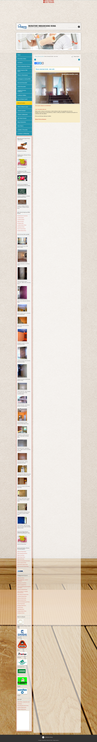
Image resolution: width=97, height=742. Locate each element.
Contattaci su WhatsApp (23, 133)
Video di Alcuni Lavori (22, 106)
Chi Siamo (19, 62)
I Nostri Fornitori (21, 110)
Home (36, 56)
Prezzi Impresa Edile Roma (22, 71)
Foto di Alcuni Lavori (22, 99)
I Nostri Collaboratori (22, 114)
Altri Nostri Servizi (21, 118)
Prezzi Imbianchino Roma (23, 66)
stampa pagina (76, 56)
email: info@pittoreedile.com (40, 109)
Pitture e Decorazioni (22, 75)
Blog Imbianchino (21, 122)
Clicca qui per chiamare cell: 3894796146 (43, 105)
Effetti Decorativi (21, 86)
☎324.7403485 (48, 2)
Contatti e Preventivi (22, 129)
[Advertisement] (48, 13)
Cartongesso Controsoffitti (23, 79)
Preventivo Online (21, 58)
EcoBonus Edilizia (21, 95)
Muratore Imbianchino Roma (42, 25)
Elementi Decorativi (22, 82)
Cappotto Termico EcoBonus (21, 91)
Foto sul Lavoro (41, 56)
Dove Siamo (20, 126)
